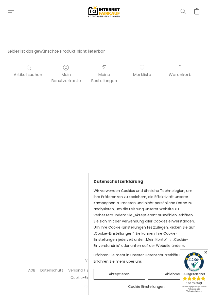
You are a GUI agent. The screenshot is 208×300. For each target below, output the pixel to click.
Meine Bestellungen (104, 78)
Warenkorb (180, 75)
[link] (146, 285)
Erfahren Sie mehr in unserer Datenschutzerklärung (139, 255)
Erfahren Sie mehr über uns (118, 261)
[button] (104, 11)
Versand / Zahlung (84, 270)
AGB (31, 270)
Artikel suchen (28, 75)
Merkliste (142, 75)
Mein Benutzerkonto (66, 78)
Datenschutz (51, 270)
